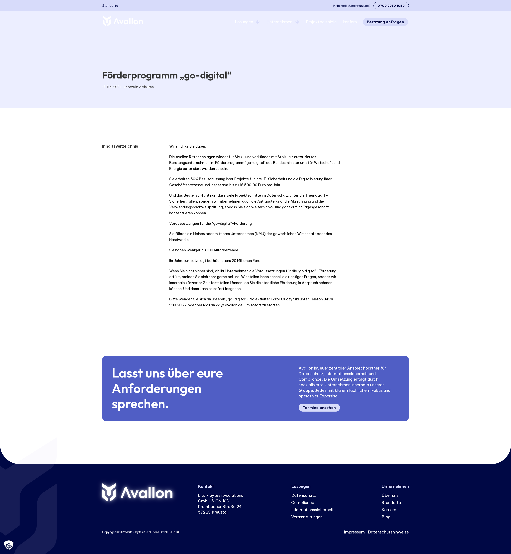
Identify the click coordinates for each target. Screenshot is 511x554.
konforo (350, 21)
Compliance (302, 502)
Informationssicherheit (312, 509)
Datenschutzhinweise (388, 531)
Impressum (354, 531)
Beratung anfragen (385, 21)
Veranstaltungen (307, 516)
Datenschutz (303, 495)
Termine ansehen (319, 407)
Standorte (110, 6)
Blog (386, 516)
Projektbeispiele (321, 21)
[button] (9, 545)
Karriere (389, 509)
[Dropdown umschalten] (257, 22)
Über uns (390, 495)
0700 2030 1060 (391, 6)
